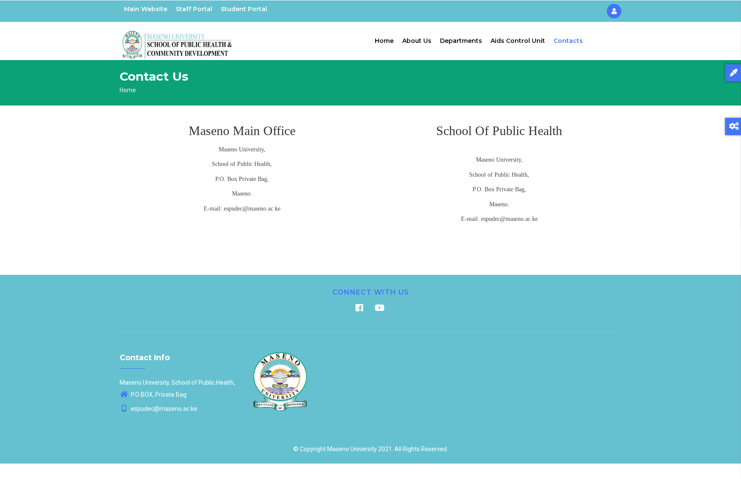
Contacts (568, 41)
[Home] (177, 39)
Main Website (145, 9)
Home (384, 41)
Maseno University (352, 449)
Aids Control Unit (518, 41)
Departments (461, 41)
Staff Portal (194, 9)
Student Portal (244, 9)
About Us (416, 41)
